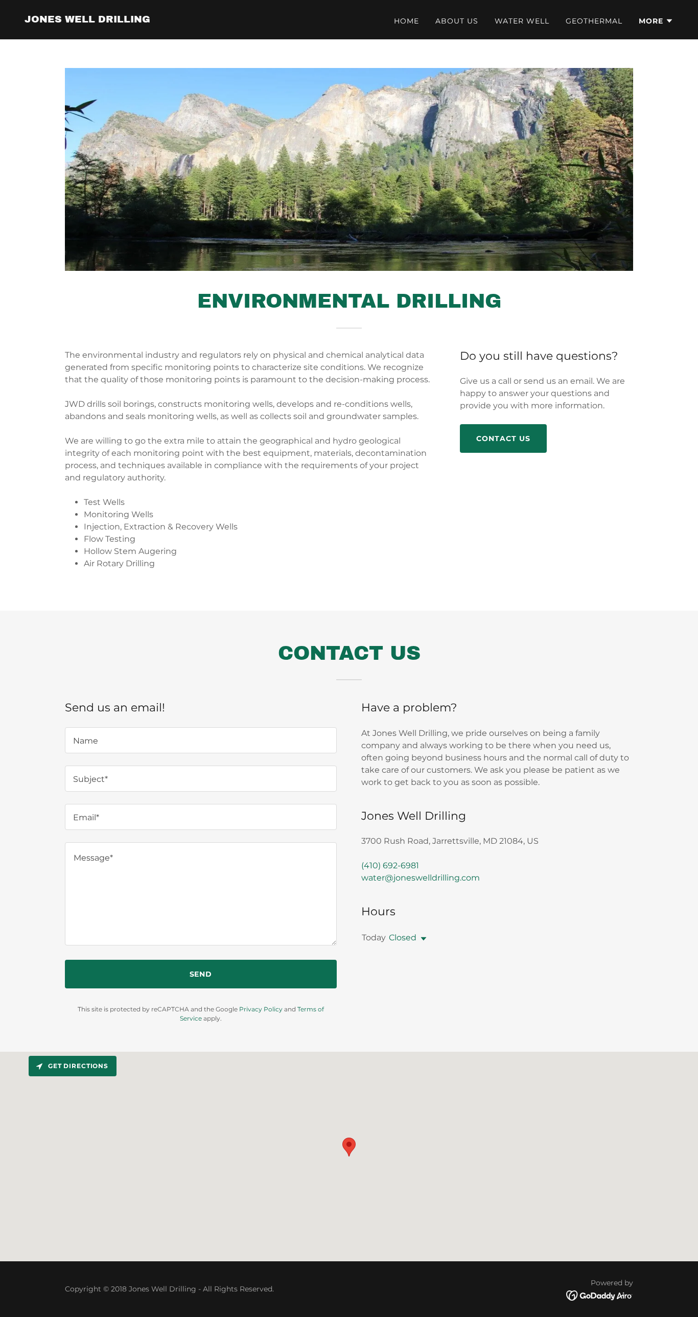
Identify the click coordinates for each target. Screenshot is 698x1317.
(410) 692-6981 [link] (390, 865)
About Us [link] (456, 21)
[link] (87, 20)
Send (201, 974)
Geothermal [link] (594, 21)
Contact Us (503, 438)
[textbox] (201, 740)
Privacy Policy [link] (261, 1009)
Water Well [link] (522, 21)
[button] (656, 21)
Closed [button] (402, 937)
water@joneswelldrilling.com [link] (420, 878)
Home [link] (406, 21)
